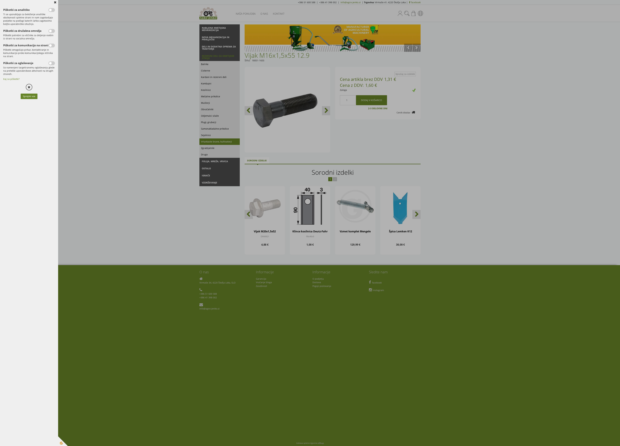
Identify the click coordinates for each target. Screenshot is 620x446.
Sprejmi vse (29, 96)
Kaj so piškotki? (11, 79)
